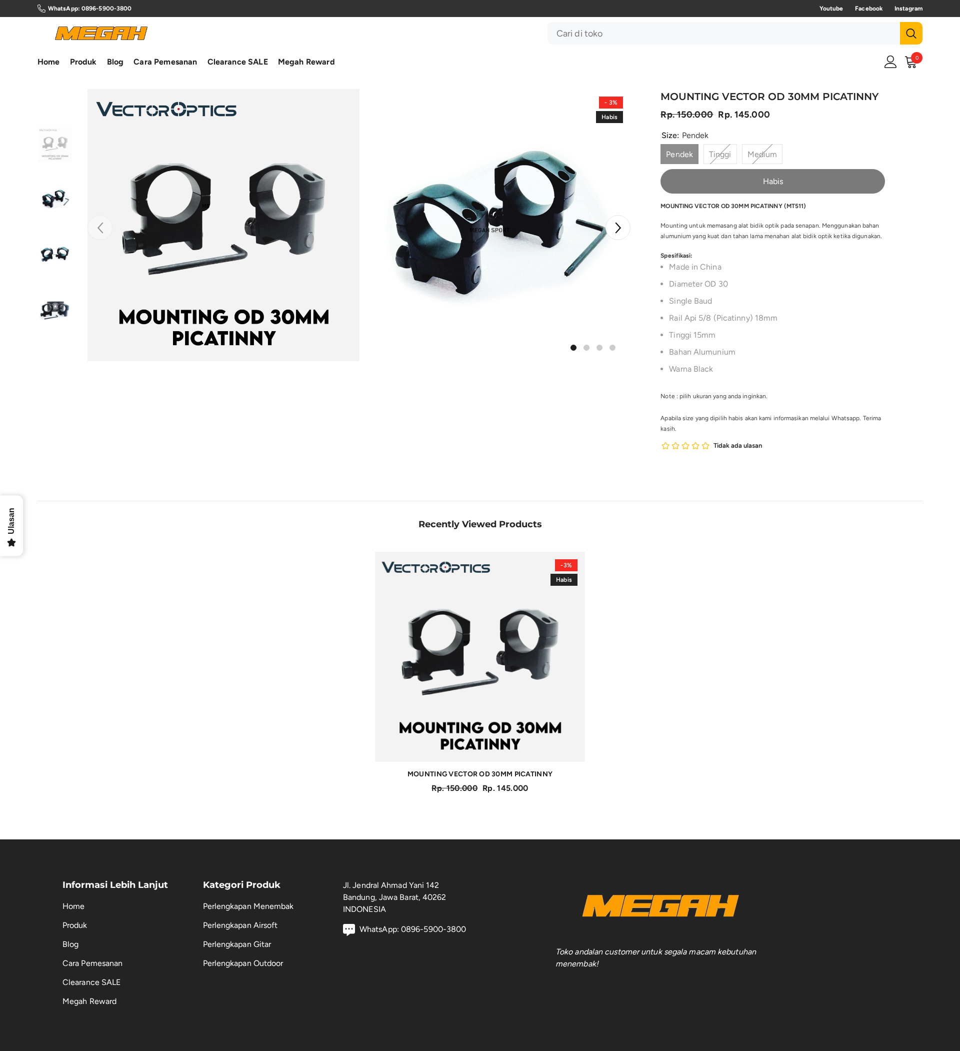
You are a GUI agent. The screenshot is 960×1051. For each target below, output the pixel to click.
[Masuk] (890, 62)
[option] (224, 225)
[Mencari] (735, 33)
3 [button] (599, 348)
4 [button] (613, 348)
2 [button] (587, 348)
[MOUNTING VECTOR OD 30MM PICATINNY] (480, 657)
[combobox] (724, 33)
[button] (618, 227)
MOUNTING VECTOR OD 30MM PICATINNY (480, 774)
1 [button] (573, 348)
